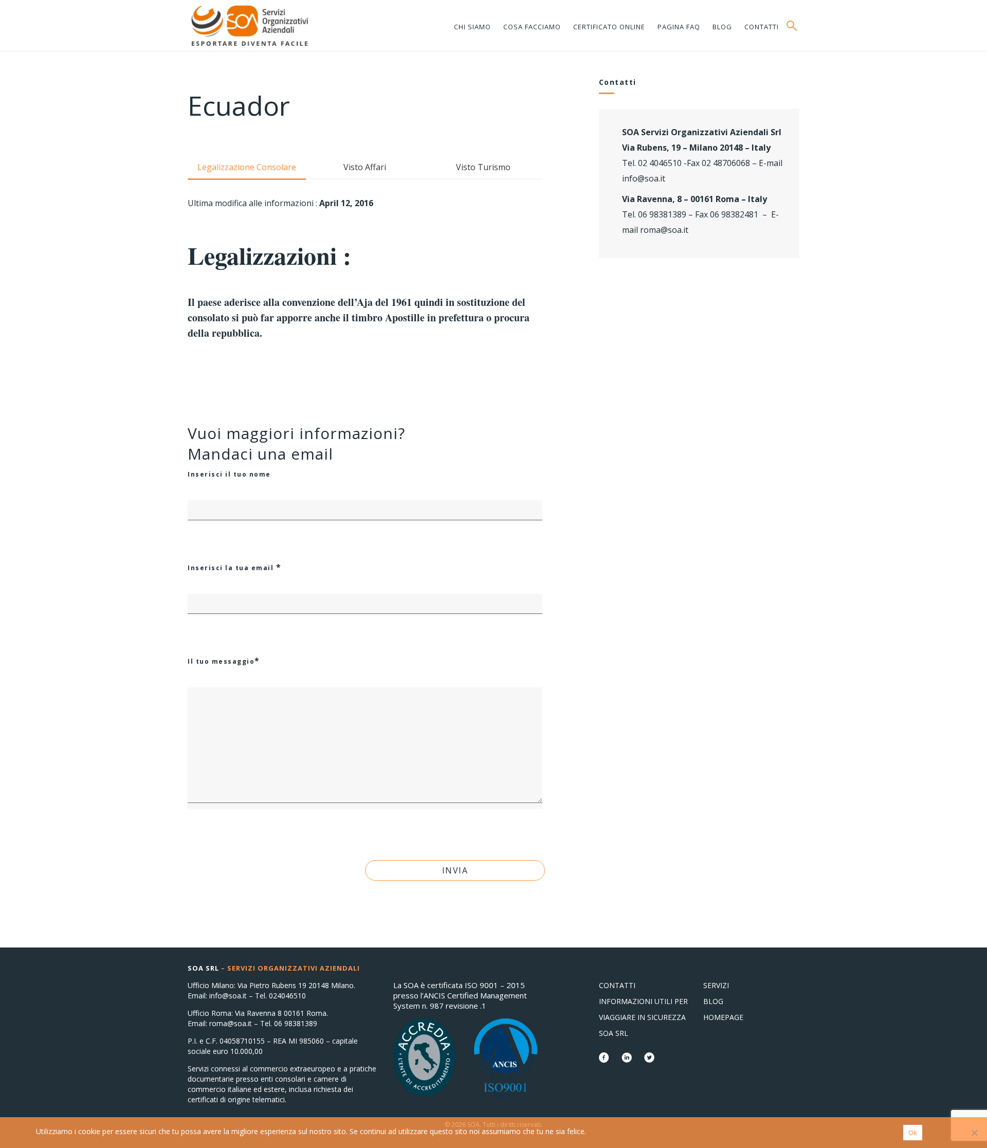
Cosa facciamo (532, 26)
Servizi (716, 985)
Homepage (723, 1017)
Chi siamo (472, 26)
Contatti (761, 26)
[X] (649, 1059)
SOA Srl (613, 1033)
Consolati (249, 25)
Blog (722, 26)
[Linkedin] (628, 1059)
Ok (913, 1132)
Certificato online (609, 26)
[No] (974, 1132)
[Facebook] (605, 1059)
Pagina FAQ (678, 26)
